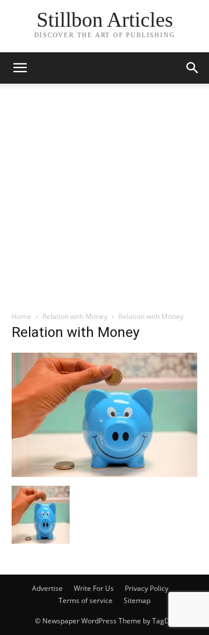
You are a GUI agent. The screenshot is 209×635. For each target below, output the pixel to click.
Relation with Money (74, 316)
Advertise (47, 588)
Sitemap (137, 600)
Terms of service (86, 600)
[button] (192, 68)
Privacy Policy (146, 588)
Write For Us (94, 588)
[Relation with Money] (104, 474)
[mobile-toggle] (19, 68)
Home (21, 316)
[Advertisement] (104, 200)
